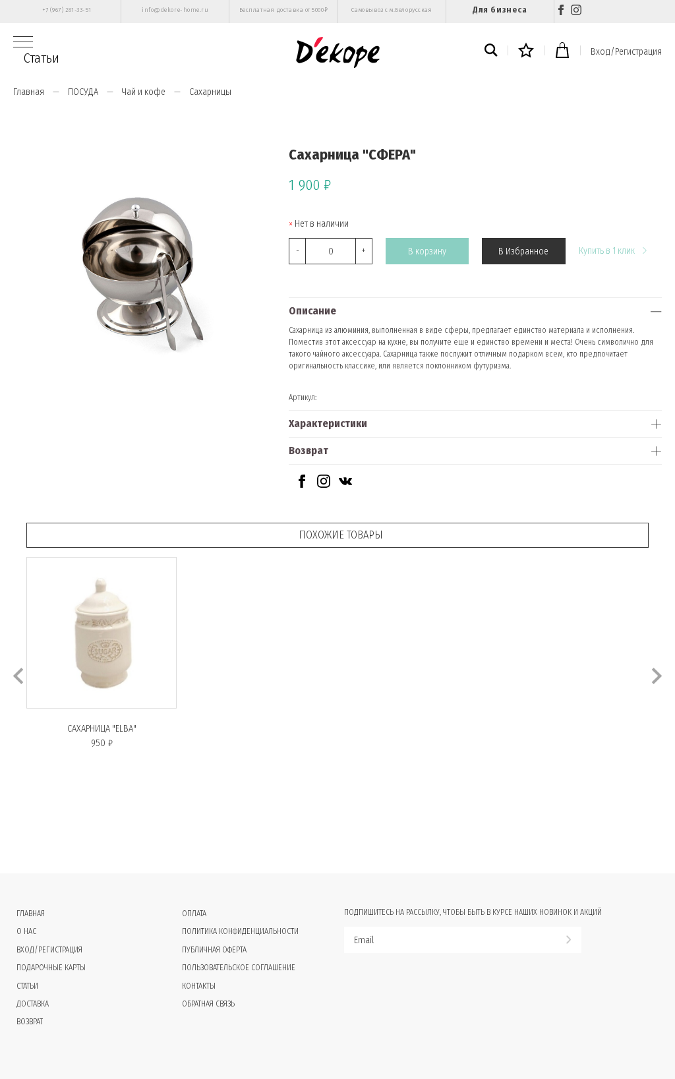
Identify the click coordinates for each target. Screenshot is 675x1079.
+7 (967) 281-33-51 (67, 10)
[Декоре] (338, 52)
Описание (312, 311)
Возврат (308, 450)
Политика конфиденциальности (240, 931)
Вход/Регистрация (626, 51)
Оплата (194, 913)
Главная (28, 92)
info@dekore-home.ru (175, 10)
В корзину (427, 251)
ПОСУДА (83, 92)
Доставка (32, 1003)
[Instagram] (576, 11)
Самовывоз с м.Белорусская (391, 10)
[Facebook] (561, 11)
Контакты (199, 986)
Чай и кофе (143, 92)
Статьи (41, 58)
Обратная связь (208, 1003)
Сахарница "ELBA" (101, 728)
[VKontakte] (345, 484)
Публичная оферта (214, 949)
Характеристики (328, 423)
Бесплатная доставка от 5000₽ (283, 10)
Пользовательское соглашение (238, 967)
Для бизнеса (500, 10)
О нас (26, 931)
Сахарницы (210, 92)
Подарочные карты (51, 967)
